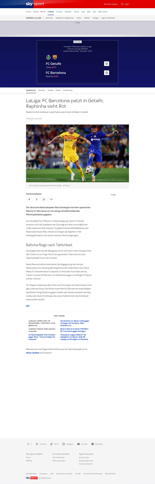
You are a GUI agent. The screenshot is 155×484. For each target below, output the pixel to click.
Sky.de (28, 457)
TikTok (56, 444)
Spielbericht (31, 90)
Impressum (43, 474)
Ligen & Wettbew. (108, 18)
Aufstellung (67, 90)
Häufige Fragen (31, 474)
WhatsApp (98, 444)
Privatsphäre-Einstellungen (93, 474)
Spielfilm (41, 90)
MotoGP (68, 12)
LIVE (44, 12)
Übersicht (49, 18)
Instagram (69, 444)
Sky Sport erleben (111, 4)
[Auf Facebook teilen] (29, 199)
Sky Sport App (84, 457)
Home (28, 12)
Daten (58, 90)
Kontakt (78, 474)
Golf (83, 12)
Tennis (76, 12)
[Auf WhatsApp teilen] (44, 199)
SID (27, 306)
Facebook (42, 444)
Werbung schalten (59, 461)
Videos (35, 12)
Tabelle (87, 18)
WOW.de (29, 461)
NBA (88, 12)
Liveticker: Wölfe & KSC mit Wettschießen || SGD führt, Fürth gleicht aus (42, 323)
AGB (51, 474)
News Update (32, 352)
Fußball (51, 12)
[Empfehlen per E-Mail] (51, 199)
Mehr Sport (102, 12)
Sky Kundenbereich (85, 464)
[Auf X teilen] (36, 199)
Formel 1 (59, 12)
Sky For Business (58, 457)
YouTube (84, 444)
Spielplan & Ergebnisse (65, 18)
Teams (78, 18)
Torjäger (95, 18)
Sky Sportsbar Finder (86, 461)
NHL (94, 12)
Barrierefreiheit (110, 474)
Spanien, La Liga (33, 18)
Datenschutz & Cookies (64, 474)
